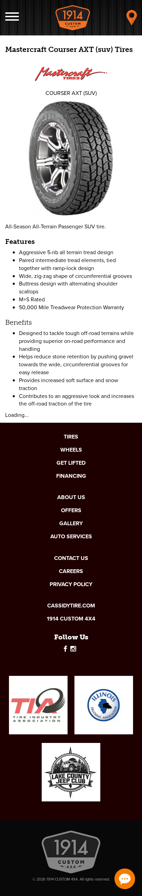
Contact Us (71, 558)
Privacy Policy (71, 584)
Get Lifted (71, 463)
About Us (71, 497)
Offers (71, 510)
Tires (71, 437)
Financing (71, 476)
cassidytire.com (71, 605)
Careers (71, 571)
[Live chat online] (124, 878)
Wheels (71, 450)
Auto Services (71, 536)
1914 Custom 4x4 (71, 619)
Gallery (71, 523)
